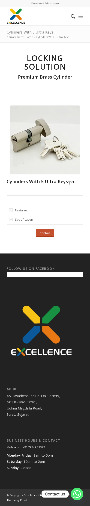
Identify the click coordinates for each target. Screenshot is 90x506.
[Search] (70, 16)
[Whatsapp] (77, 494)
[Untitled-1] (37, 16)
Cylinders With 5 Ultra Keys (30, 32)
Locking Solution (45, 62)
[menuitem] (70, 16)
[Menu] (80, 16)
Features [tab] (21, 210)
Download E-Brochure (45, 3)
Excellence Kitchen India (39, 495)
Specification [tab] (24, 219)
